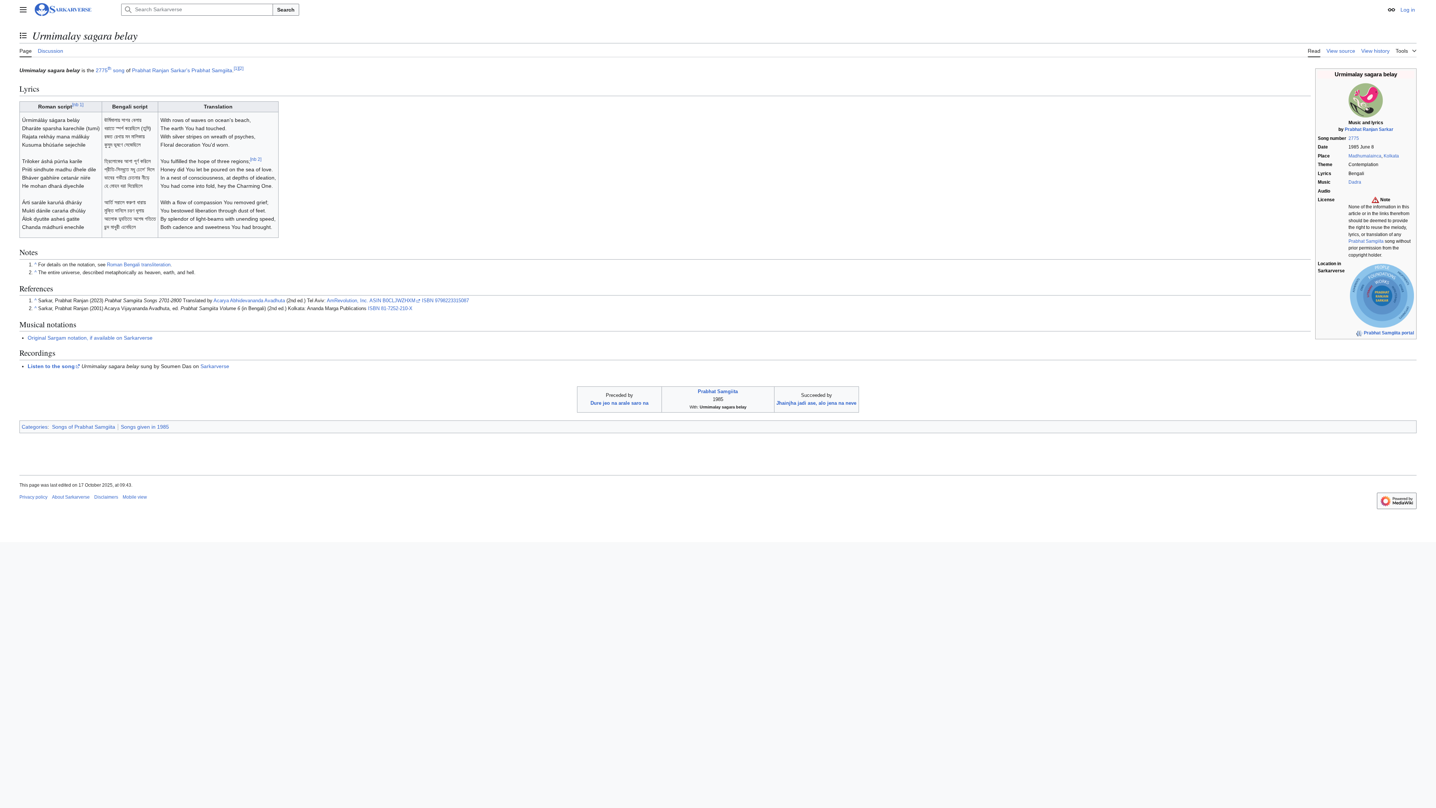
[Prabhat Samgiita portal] (1359, 333)
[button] (23, 10)
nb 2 (255, 159)
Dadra (1354, 182)
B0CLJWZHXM (399, 300)
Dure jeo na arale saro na (619, 403)
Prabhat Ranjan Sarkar (1369, 129)
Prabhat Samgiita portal (1389, 333)
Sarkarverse (214, 366)
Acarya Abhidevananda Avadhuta (249, 300)
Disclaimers (106, 497)
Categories (34, 427)
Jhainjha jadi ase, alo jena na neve (816, 403)
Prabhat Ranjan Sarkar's (161, 70)
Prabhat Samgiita (1366, 241)
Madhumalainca (1364, 156)
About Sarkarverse (71, 497)
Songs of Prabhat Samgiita (83, 427)
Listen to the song (51, 366)
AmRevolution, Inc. (347, 300)
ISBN (427, 300)
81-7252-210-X (396, 308)
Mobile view (135, 497)
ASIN (375, 300)
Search (286, 10)
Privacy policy (33, 497)
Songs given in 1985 (145, 427)
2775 (1353, 138)
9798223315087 (452, 300)
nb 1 (77, 104)
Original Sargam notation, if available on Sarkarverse (90, 338)
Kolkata (1391, 156)
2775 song (110, 70)
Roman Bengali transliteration (139, 264)
